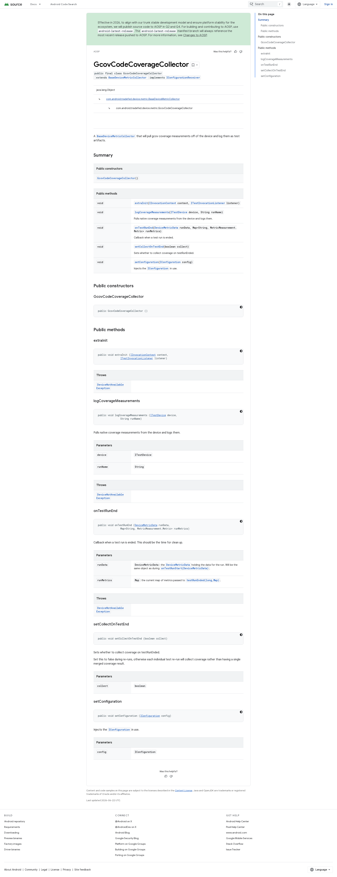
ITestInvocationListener (208, 203)
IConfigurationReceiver (183, 77)
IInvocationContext (162, 203)
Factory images (12, 843)
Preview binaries (13, 838)
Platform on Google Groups (130, 843)
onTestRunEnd (144, 227)
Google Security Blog (127, 838)
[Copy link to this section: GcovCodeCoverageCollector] (147, 297)
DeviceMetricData (166, 227)
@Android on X (123, 821)
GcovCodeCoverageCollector (116, 178)
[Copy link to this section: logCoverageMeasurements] (143, 401)
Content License (183, 790)
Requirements (12, 827)
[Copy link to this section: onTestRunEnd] (120, 511)
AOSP (97, 51)
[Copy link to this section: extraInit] (110, 341)
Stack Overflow (234, 843)
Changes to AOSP (195, 35)
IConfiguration (170, 262)
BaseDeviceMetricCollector (127, 77)
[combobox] (265, 4)
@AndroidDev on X (125, 827)
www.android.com (236, 832)
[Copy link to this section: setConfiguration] (125, 702)
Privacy (67, 869)
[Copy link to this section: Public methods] (128, 330)
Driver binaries (12, 849)
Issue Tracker (233, 849)
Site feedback (82, 869)
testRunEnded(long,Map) (203, 580)
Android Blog (122, 832)
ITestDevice (179, 212)
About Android (12, 869)
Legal (44, 869)
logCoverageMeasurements (152, 212)
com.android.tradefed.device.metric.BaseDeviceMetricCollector (143, 99)
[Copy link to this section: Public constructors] (137, 286)
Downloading (11, 832)
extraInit (141, 203)
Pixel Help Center (235, 827)
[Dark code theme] (241, 307)
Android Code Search (63, 4)
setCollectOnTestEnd (149, 246)
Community (31, 869)
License (55, 869)
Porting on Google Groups (129, 855)
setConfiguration (146, 262)
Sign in (328, 4)
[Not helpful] (240, 51)
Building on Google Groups (130, 849)
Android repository (14, 821)
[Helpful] (235, 51)
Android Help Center (237, 821)
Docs (33, 4)
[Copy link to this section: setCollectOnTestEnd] (132, 624)
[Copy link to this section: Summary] (116, 155)
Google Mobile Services (239, 838)
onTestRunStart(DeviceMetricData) (185, 568)
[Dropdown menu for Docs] (41, 4)
